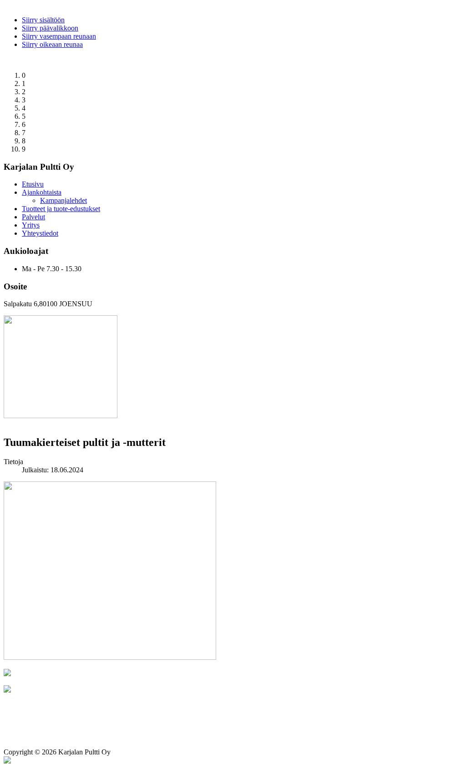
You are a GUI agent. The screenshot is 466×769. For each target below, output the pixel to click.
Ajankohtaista (41, 192)
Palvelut (33, 217)
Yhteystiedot (40, 233)
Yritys (31, 225)
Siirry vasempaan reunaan (59, 36)
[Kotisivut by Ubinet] (7, 761)
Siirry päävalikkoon (50, 28)
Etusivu (33, 184)
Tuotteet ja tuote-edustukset (61, 208)
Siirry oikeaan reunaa (52, 44)
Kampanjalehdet (63, 200)
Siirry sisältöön (43, 20)
